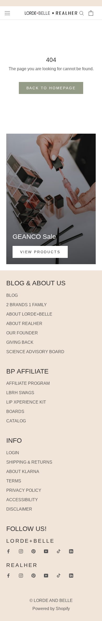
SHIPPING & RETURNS (29, 462)
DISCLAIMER (19, 509)
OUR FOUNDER (22, 333)
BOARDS (15, 411)
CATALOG (16, 421)
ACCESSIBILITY (22, 500)
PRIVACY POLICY (23, 490)
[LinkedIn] (71, 551)
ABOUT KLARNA (22, 471)
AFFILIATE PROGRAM (28, 383)
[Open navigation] (7, 13)
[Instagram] (21, 551)
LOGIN (12, 453)
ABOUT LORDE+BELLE (29, 314)
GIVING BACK (19, 342)
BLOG (12, 295)
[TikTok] (58, 551)
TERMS (13, 481)
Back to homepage (51, 88)
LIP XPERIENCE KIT (26, 402)
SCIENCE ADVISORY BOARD (35, 352)
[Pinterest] (33, 551)
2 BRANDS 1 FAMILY (26, 305)
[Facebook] (8, 551)
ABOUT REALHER (24, 323)
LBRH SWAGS (20, 393)
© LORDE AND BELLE (51, 600)
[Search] (81, 13)
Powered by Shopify (51, 608)
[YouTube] (46, 551)
